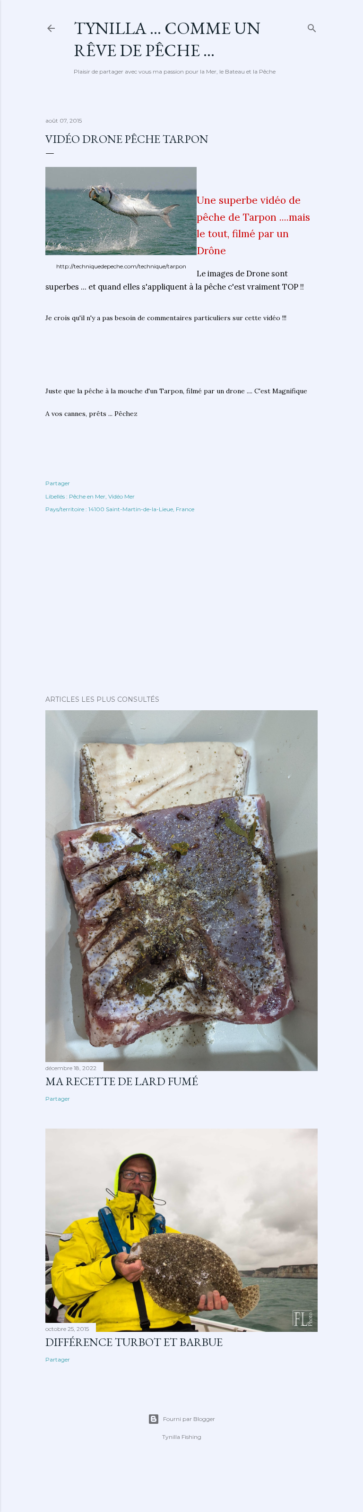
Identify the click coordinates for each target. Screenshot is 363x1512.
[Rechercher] (312, 26)
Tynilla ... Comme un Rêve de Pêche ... (167, 39)
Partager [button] (57, 483)
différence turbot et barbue (134, 1342)
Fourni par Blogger (189, 1418)
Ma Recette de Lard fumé (121, 1081)
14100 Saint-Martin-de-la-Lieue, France (141, 509)
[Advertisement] (181, 358)
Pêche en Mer (87, 496)
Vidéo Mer (121, 496)
